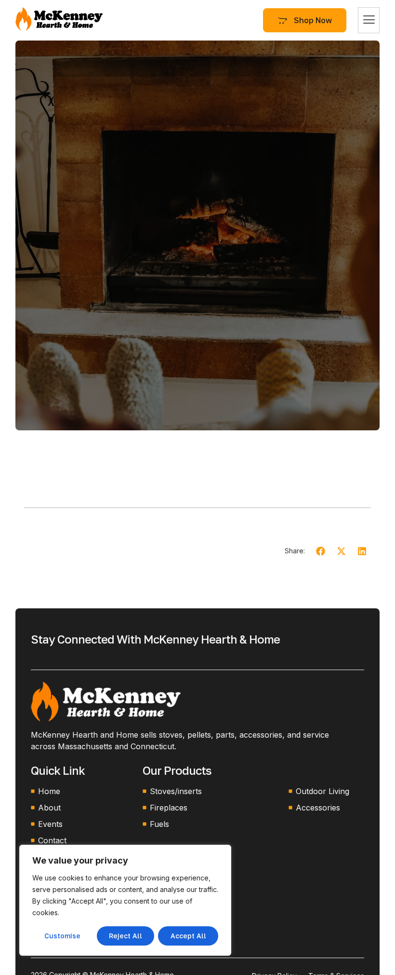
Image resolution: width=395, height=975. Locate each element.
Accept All (188, 936)
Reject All (125, 936)
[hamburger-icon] (369, 20)
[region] (125, 900)
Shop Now (313, 20)
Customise (62, 936)
